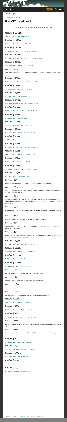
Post (51, 27)
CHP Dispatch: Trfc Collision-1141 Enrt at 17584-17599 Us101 (21, 111)
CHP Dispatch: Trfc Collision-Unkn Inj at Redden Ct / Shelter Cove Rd (23, 317)
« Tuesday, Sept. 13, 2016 (13, 17)
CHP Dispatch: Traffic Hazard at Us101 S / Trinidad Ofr (19, 251)
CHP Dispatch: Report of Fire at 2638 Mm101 (17, 371)
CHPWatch (17, 27)
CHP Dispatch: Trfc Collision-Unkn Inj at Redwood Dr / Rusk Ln (21, 103)
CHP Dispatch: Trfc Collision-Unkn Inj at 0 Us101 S (18, 44)
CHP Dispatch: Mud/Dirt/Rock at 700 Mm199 (16, 364)
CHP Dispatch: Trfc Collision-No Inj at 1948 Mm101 (18, 266)
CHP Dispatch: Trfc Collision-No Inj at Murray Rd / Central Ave (21, 51)
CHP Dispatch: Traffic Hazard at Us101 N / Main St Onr (19, 140)
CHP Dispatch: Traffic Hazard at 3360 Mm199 (17, 36)
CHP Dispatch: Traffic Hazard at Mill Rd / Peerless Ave (19, 89)
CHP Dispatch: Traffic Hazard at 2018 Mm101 (17, 118)
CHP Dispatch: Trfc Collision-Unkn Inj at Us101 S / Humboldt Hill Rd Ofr (23, 58)
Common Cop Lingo (37, 27)
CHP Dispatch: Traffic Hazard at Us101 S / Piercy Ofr (19, 65)
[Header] (33, 3)
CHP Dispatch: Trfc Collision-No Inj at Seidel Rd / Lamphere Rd (21, 147)
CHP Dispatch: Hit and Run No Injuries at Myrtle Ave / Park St (21, 169)
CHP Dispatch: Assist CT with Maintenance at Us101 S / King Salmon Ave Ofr (25, 310)
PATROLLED (26, 27)
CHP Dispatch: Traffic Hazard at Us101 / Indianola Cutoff (19, 302)
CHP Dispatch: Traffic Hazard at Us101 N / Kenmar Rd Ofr (20, 132)
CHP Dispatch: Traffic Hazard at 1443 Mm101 (17, 96)
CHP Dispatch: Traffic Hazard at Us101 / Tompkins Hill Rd (20, 154)
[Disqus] (33, 393)
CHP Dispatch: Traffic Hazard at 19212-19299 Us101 (19, 342)
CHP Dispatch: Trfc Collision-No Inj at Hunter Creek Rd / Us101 (21, 244)
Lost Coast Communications (17, 416)
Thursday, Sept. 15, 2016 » (13, 14)
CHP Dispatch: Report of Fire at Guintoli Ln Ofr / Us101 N (20, 349)
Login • (47, 27)
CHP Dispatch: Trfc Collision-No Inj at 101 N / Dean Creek (20, 162)
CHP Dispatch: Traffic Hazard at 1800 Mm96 (16, 356)
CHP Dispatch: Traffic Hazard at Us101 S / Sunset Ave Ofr (20, 259)
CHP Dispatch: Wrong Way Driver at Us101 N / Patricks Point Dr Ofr (22, 82)
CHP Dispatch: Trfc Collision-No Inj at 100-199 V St (18, 125)
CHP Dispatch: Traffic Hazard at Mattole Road (17, 176)
